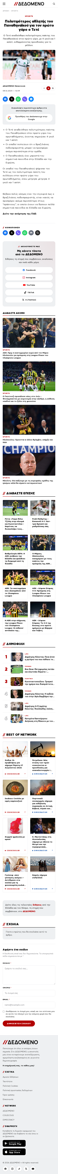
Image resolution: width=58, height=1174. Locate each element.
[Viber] (24, 99)
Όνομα (7, 988)
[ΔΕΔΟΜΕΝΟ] (29, 4)
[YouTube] (33, 1169)
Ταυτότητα (7, 1081)
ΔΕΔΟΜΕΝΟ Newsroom (14, 86)
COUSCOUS (8, 1115)
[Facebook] (5, 99)
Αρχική (6, 11)
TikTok (31, 292)
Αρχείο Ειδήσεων (10, 1077)
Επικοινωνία (8, 1099)
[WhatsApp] (18, 99)
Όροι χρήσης (8, 1095)
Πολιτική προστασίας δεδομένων (18, 1090)
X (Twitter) (30, 300)
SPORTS (14, 11)
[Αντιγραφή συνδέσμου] (37, 232)
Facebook (31, 270)
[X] (26, 1169)
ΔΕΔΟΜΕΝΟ (29, 911)
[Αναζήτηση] (54, 4)
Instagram (30, 277)
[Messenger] (31, 99)
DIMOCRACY (8, 1120)
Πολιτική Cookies (10, 1086)
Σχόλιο (7, 963)
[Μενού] (4, 4)
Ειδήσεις (37, 905)
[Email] (31, 232)
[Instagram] (12, 1169)
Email (6, 999)
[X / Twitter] (11, 99)
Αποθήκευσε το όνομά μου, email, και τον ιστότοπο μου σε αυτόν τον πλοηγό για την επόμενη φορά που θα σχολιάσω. (30, 1014)
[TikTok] (19, 1169)
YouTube (31, 285)
